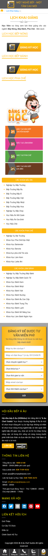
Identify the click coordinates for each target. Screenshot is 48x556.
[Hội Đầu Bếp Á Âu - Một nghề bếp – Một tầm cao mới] (10, 4)
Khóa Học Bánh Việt (14, 291)
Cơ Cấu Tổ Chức (9, 526)
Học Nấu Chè (11, 224)
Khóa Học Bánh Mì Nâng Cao (18, 312)
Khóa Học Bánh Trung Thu (17, 303)
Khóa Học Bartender (14, 244)
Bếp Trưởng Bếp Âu (14, 189)
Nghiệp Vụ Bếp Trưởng (15, 185)
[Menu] (4, 4)
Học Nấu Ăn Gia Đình (15, 219)
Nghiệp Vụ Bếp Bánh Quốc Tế (18, 278)
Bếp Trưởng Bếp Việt (15, 198)
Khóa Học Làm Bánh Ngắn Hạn (19, 316)
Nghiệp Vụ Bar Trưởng (15, 236)
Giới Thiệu (6, 521)
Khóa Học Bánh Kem (15, 282)
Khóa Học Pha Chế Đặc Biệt (18, 240)
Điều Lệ (5, 530)
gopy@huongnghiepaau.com (19, 474)
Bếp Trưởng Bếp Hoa (15, 206)
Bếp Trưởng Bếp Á (14, 194)
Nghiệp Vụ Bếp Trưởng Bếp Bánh (20, 273)
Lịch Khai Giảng (12, 11)
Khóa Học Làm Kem (14, 257)
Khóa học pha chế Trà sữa (17, 253)
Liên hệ (8, 446)
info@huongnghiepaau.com (18, 482)
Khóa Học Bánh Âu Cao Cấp (18, 299)
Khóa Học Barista (13, 249)
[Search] (45, 4)
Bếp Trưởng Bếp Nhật (15, 202)
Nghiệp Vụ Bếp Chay (15, 211)
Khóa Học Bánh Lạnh (15, 308)
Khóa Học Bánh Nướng (15, 295)
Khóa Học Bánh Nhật (15, 286)
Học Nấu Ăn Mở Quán (15, 215)
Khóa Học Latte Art (14, 261)
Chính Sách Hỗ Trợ (9, 534)
